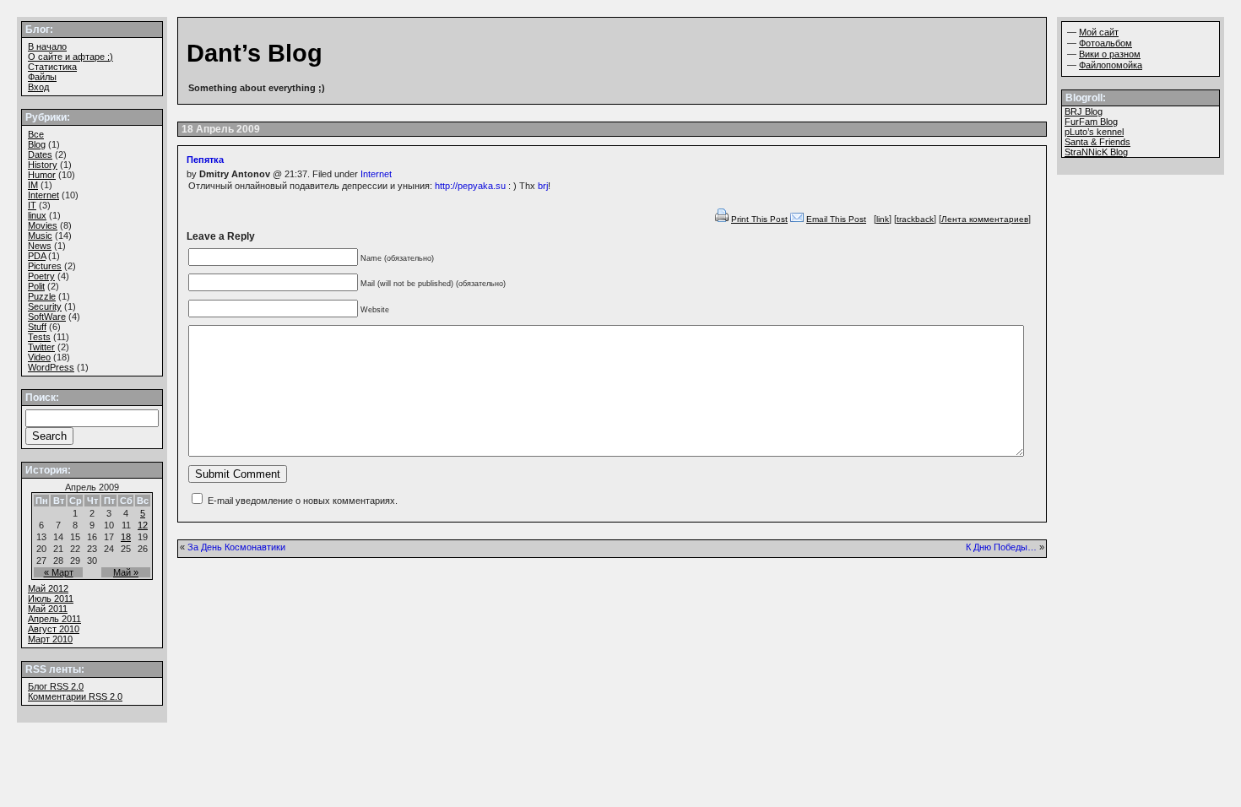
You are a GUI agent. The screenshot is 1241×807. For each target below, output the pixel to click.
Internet (376, 174)
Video (39, 357)
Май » (125, 572)
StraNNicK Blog (1096, 152)
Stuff (37, 327)
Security (45, 306)
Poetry (41, 276)
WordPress (51, 367)
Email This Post (836, 219)
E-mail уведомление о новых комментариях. (303, 501)
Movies (42, 225)
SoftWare (47, 316)
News (39, 246)
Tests (39, 337)
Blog (37, 144)
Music (40, 235)
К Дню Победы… (1001, 547)
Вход (38, 87)
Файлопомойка (1110, 65)
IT (32, 205)
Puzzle (42, 296)
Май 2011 (48, 609)
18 (126, 537)
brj (543, 186)
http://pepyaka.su (470, 186)
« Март (58, 572)
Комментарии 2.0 (75, 696)
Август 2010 (53, 629)
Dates (40, 154)
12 (143, 525)
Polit (36, 286)
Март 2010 (50, 639)
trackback (915, 219)
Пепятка (205, 159)
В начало (47, 46)
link (882, 219)
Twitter (41, 347)
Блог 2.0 (56, 686)
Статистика (52, 67)
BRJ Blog (1084, 111)
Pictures (45, 266)
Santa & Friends (1097, 142)
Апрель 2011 (54, 619)
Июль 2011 (50, 598)
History (42, 165)
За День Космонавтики (236, 547)
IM (33, 185)
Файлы (42, 77)
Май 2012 (48, 588)
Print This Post (759, 219)
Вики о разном (1110, 54)
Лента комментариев (984, 219)
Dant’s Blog (254, 53)
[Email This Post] (797, 219)
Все (36, 134)
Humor (42, 175)
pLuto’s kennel (1094, 132)
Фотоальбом (1105, 43)
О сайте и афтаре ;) (70, 56)
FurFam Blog (1091, 121)
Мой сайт (1099, 32)
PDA (37, 256)
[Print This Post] (722, 219)
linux (37, 215)
